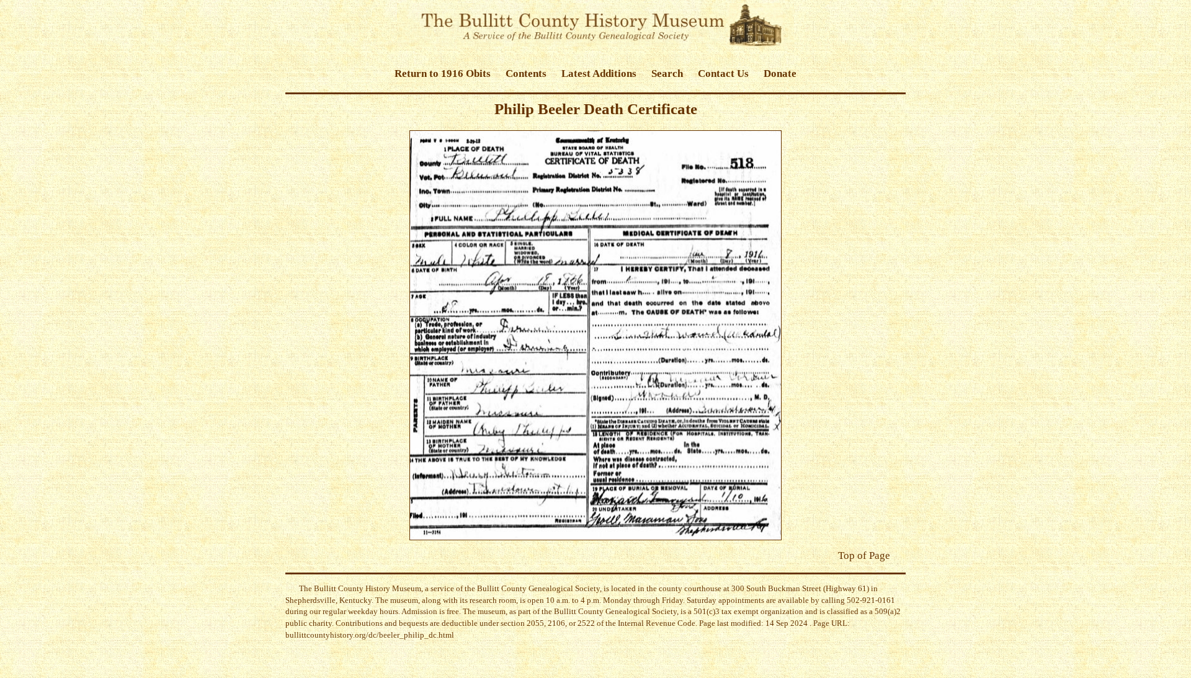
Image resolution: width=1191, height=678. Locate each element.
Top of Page (864, 555)
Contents (526, 73)
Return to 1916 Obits (443, 73)
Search (667, 73)
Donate (780, 73)
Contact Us (723, 73)
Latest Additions (598, 73)
